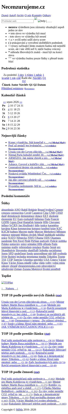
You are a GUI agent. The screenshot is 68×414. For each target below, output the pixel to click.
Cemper (58, 209)
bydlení (50, 209)
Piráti (27, 240)
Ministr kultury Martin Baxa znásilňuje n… (32, 303)
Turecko (17, 259)
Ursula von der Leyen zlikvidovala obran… (28, 301)
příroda (47, 244)
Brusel (41, 209)
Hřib (45, 222)
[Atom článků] (48, 20)
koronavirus (24, 228)
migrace (5, 234)
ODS (47, 237)
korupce (36, 228)
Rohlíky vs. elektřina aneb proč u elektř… (31, 386)
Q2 (24, 81)
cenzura (5, 212)
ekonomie (6, 219)
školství (12, 256)
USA (46, 259)
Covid (27, 212)
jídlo (37, 225)
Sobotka (43, 250)
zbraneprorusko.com (29, 265)
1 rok (13, 78)
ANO (17, 209)
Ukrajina (28, 259)
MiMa (19, 409)
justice (43, 225)
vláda (42, 262)
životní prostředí (51, 269)
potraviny (15, 244)
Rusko (45, 247)
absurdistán (7, 209)
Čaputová (37, 212)
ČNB (52, 212)
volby (48, 262)
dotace (38, 215)
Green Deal (16, 222)
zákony (5, 265)
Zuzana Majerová (32, 269)
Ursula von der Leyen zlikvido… (35, 151)
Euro (20, 219)
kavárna (5, 228)
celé (18, 78)
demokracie (13, 215)
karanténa (53, 225)
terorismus (32, 256)
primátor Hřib (34, 244)
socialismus (55, 250)
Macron (22, 231)
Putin (54, 244)
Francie (55, 219)
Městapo (61, 231)
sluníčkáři (33, 250)
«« (4, 101)
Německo (21, 237)
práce (24, 244)
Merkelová (50, 231)
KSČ (59, 228)
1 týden (29, 74)
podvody (45, 240)
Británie (32, 209)
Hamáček (28, 222)
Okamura (55, 237)
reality (15, 247)
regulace (36, 247)
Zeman (18, 269)
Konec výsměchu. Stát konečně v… (37, 142)
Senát (53, 247)
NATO (12, 237)
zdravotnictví (48, 265)
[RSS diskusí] (49, 20)
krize (53, 228)
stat (58, 295)
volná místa (58, 262)
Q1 (44, 78)
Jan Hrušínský (26, 225)
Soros (4, 253)
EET (45, 215)
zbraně (13, 265)
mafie (31, 231)
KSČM (5, 231)
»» (21, 101)
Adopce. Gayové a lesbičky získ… (36, 164)
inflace (5, 225)
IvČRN (13, 225)
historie (38, 222)
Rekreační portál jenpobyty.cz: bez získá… (27, 313)
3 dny (21, 74)
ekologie (53, 215)
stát (50, 253)
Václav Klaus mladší (20, 262)
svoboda (62, 253)
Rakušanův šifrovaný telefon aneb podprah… (33, 351)
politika (62, 240)
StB (54, 253)
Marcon (39, 231)
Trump (61, 256)
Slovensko (21, 250)
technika (21, 256)
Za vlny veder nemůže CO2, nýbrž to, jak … (32, 348)
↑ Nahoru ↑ (9, 288)
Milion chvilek (29, 234)
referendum (25, 247)
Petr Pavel (18, 240)
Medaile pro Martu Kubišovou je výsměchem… (31, 306)
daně (4, 215)
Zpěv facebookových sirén (47, 362)
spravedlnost (40, 253)
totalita (42, 256)
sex (59, 247)
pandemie (6, 240)
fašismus (39, 219)
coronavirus (17, 212)
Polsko (5, 244)
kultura (14, 231)
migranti (15, 234)
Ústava (54, 259)
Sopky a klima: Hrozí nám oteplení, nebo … (35, 323)
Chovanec (54, 222)
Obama (39, 237)
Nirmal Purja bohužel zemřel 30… (36, 154)
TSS (3, 259)
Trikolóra (52, 256)
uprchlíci (38, 259)
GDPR (5, 222)
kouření (45, 228)
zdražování (7, 269)
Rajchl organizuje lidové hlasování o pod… (33, 310)
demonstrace (28, 215)
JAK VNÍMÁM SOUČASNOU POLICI (27, 326)
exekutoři (29, 219)
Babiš (24, 209)
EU (15, 219)
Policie (54, 240)
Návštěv (37, 78)
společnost (20, 253)
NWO (31, 237)
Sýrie (4, 256)
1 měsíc (38, 74)
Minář (40, 234)
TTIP (10, 259)
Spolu (30, 253)
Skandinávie (8, 250)
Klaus (14, 228)
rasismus (6, 247)
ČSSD (59, 212)
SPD (11, 253)
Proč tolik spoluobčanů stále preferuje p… (28, 340)
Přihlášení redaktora (12, 88)
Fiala (47, 219)
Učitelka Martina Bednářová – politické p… (31, 390)
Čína (45, 212)
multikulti (50, 234)
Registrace (30, 88)
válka (35, 262)
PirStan (35, 240)
